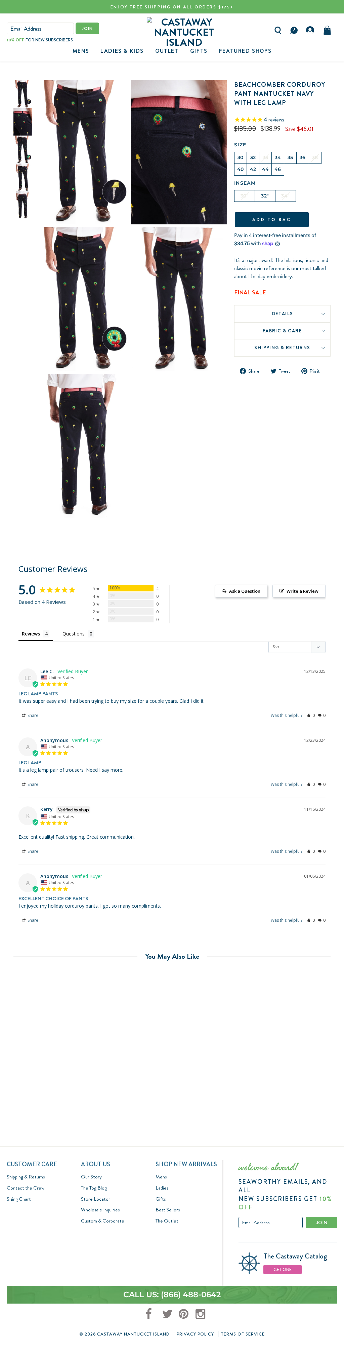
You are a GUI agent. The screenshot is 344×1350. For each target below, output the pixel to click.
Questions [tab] (73, 633)
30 (241, 157)
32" (265, 196)
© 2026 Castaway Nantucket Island (124, 1334)
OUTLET (167, 51)
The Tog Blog (94, 1188)
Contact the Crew (25, 1188)
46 (277, 169)
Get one (282, 1269)
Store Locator (95, 1199)
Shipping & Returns (282, 347)
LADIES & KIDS (122, 51)
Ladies (162, 1188)
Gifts (161, 1199)
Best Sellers (168, 1209)
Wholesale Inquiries (100, 1209)
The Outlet (167, 1221)
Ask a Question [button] (244, 591)
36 (303, 157)
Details (282, 313)
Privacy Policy (195, 1334)
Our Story (91, 1176)
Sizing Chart (19, 1199)
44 (265, 169)
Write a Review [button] (302, 591)
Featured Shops (245, 51)
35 (290, 157)
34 (278, 157)
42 (253, 169)
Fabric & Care (282, 330)
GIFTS (199, 51)
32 (253, 157)
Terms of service (243, 1334)
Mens (81, 51)
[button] (310, 715)
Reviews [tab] (31, 633)
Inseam (245, 183)
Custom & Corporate (102, 1221)
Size (240, 145)
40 (240, 169)
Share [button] (32, 715)
